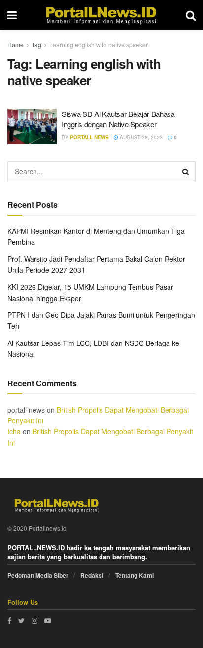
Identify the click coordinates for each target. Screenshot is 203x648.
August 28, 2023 (140, 137)
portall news (89, 137)
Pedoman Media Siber (37, 575)
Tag (36, 44)
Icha (14, 431)
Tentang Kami (134, 575)
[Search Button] (186, 171)
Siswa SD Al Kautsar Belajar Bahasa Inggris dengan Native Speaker (118, 119)
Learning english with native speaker (98, 44)
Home (15, 44)
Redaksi (91, 575)
